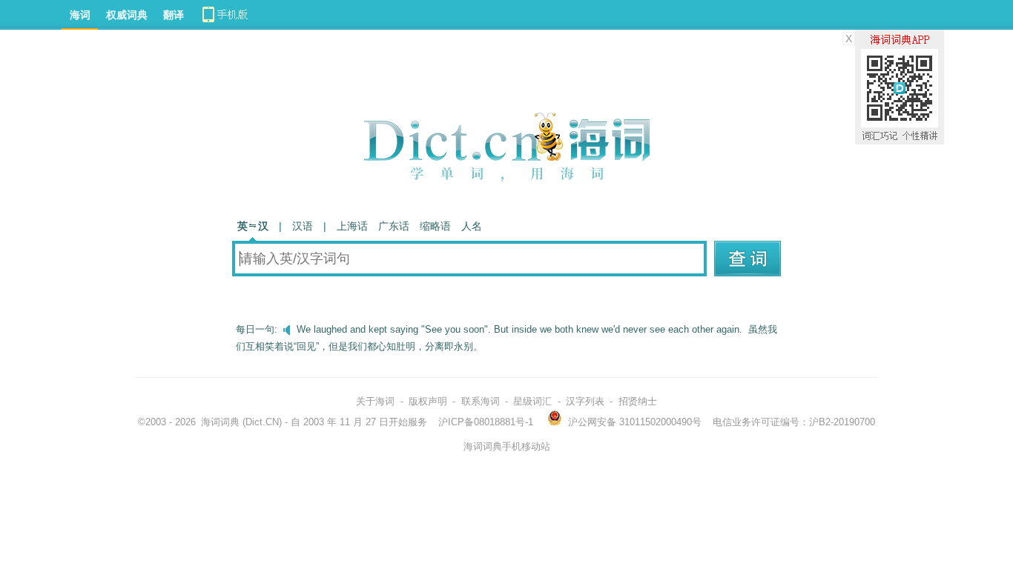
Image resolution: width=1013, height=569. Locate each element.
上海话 (352, 226)
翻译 (173, 15)
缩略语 (435, 226)
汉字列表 (585, 401)
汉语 (302, 226)
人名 (471, 226)
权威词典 (127, 15)
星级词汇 (532, 401)
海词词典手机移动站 (506, 446)
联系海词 (480, 401)
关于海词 (375, 401)
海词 (80, 15)
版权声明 (428, 401)
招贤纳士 (637, 401)
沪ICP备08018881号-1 (485, 421)
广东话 (393, 226)
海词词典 (220, 421)
